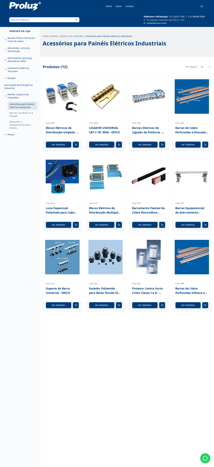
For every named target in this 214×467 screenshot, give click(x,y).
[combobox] (205, 67)
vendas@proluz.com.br (157, 23)
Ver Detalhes (58, 144)
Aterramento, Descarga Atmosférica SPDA (20, 60)
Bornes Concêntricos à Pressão (21, 114)
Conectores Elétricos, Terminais (18, 70)
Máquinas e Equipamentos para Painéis (20, 124)
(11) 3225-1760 (177, 16)
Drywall (11, 78)
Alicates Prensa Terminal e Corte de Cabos (21, 40)
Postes (11, 134)
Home (109, 6)
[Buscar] (76, 19)
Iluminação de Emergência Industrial (18, 86)
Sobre (119, 6)
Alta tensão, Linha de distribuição (19, 50)
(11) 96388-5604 (196, 16)
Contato (129, 6)
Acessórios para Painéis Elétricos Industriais (22, 106)
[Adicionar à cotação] (76, 144)
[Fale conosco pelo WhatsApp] (205, 458)
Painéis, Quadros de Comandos (18, 96)
